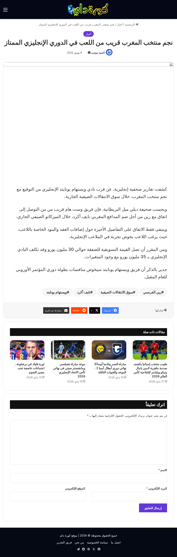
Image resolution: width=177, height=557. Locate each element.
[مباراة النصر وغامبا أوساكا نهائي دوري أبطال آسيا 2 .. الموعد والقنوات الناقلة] (109, 350)
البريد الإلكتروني (156, 488)
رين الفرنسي (152, 292)
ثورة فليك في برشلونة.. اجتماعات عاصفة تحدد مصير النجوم (29, 368)
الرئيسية (130, 24)
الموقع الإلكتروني (75, 488)
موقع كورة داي (68, 535)
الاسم (162, 470)
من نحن (79, 542)
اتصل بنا (116, 542)
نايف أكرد (83, 292)
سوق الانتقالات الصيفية (117, 292)
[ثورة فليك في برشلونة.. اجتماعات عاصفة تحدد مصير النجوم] (27, 350)
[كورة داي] (88, 9)
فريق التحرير (64, 542)
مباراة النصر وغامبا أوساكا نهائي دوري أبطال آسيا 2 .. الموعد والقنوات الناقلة (110, 368)
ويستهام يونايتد (56, 292)
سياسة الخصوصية (97, 542)
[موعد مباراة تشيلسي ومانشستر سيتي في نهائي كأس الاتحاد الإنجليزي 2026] (68, 350)
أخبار (120, 24)
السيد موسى (98, 52)
